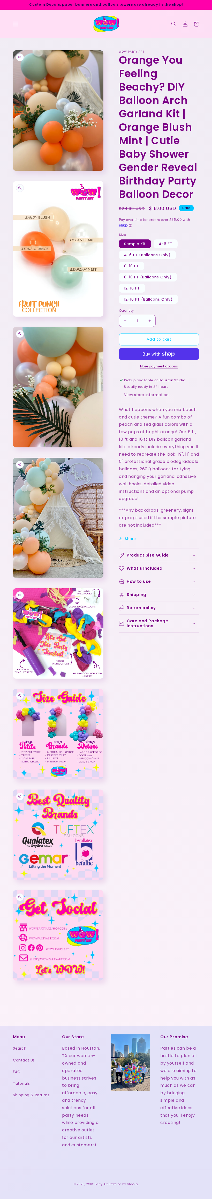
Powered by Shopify (123, 1184)
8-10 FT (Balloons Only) (148, 277)
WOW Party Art (97, 1184)
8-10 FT (131, 266)
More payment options (159, 366)
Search (20, 1048)
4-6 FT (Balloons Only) (147, 254)
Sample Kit (135, 243)
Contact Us (24, 1060)
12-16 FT (132, 288)
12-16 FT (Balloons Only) (148, 299)
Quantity (126, 310)
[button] (15, 24)
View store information (146, 394)
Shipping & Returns (31, 1095)
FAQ (17, 1071)
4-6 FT (165, 243)
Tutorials (21, 1083)
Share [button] (130, 538)
